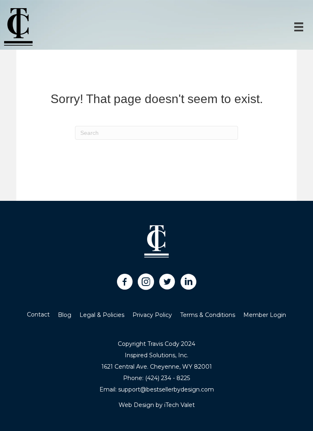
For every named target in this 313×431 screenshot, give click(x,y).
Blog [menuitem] (64, 315)
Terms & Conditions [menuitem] (207, 315)
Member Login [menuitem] (264, 315)
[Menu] (299, 27)
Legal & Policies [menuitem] (101, 315)
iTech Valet (179, 405)
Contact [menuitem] (38, 314)
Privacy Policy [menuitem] (152, 315)
